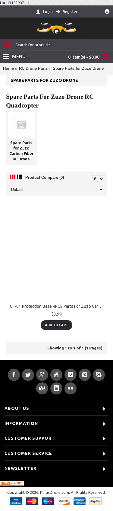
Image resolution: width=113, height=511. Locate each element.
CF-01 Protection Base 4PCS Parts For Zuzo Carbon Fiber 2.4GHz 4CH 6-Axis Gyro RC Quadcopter (57, 306)
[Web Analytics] (12, 484)
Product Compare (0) (44, 177)
